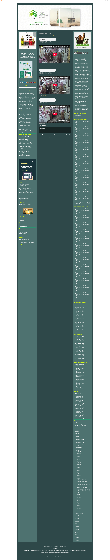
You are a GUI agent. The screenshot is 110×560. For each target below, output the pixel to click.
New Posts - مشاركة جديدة (25, 191)
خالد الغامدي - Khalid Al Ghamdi (25, 121)
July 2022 (78, 445)
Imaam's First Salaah (24, 108)
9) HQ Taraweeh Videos (24, 218)
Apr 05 (78, 503)
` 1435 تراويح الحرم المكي (79, 318)
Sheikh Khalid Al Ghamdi (79, 90)
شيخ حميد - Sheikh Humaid (25, 125)
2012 (76, 531)
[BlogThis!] (43, 125)
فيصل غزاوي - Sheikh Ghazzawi (26, 117)
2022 (76, 436)
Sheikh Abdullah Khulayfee (80, 78)
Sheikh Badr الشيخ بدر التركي (25, 126)
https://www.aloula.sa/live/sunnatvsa (27, 57)
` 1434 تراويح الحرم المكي (79, 316)
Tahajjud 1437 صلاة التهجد (79, 377)
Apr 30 (78, 451)
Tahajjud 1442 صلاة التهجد (79, 384)
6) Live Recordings (23, 189)
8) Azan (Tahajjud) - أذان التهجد (25, 234)
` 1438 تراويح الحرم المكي (79, 322)
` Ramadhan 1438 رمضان (79, 408)
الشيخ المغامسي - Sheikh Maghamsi (26, 152)
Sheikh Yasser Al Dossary (79, 63)
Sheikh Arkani (22, 199)
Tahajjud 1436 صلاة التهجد (79, 376)
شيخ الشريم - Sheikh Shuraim (25, 123)
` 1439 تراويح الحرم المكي (79, 323)
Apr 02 (78, 508)
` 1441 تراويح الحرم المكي (79, 326)
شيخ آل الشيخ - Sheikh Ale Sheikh (26, 143)
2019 (76, 520)
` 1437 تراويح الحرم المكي (79, 320)
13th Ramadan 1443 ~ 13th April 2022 (83, 479)
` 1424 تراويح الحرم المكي (79, 305)
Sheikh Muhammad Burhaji (80, 60)
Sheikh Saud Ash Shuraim (79, 108)
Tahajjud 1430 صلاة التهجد (79, 368)
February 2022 (78, 513)
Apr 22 (78, 464)
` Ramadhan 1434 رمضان (79, 403)
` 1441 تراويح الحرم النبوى (79, 354)
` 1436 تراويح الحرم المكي (79, 319)
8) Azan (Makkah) (23, 232)
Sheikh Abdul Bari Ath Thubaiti (80, 70)
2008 (76, 537)
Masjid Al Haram (78, 115)
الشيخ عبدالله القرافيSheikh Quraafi (26, 151)
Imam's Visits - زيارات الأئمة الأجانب (26, 204)
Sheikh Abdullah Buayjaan (79, 66)
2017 (76, 523)
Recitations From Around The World (26, 192)
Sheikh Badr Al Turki (78, 59)
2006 (76, 540)
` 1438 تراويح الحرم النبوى (79, 350)
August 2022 (78, 444)
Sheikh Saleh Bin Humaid (79, 106)
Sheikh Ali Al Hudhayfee (79, 82)
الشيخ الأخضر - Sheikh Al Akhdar (26, 155)
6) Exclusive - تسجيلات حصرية (25, 188)
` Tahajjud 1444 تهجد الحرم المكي (80, 388)
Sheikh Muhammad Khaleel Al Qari (81, 97)
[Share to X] (44, 125)
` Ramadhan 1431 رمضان (79, 398)
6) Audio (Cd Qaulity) (24, 185)
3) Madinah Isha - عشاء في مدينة (26, 97)
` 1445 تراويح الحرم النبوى (79, 359)
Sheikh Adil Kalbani (78, 79)
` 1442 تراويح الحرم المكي (79, 327)
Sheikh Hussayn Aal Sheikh (80, 86)
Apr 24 (78, 461)
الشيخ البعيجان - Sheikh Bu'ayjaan (26, 142)
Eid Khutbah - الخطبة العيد (24, 239)
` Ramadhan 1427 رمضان (79, 393)
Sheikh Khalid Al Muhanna (79, 92)
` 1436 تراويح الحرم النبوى (79, 347)
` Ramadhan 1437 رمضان (79, 407)
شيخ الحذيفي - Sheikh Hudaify (25, 136)
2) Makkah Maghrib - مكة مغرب (26, 96)
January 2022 (78, 515)
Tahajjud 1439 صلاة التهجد (79, 380)
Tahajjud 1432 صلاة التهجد (79, 371)
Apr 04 (78, 505)
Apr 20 (78, 467)
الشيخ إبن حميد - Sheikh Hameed (26, 144)
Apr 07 (78, 500)
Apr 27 (78, 456)
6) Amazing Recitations (24, 184)
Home (55, 134)
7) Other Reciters (23, 197)
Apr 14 (78, 476)
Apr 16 (78, 473)
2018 (76, 521)
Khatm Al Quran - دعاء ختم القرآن (80, 425)
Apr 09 (78, 497)
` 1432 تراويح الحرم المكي (79, 314)
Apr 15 (78, 475)
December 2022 (79, 437)
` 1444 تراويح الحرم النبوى (79, 358)
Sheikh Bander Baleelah (79, 68)
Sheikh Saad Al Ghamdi (79, 101)
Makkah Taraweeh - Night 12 (82, 486)
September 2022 (79, 442)
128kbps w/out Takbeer (48, 42)
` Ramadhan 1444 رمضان (79, 416)
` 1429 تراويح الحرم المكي (79, 307)
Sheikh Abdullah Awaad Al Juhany (81, 75)
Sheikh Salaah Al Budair (79, 102)
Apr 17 (78, 472)
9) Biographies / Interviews (25, 132)
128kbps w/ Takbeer (48, 41)
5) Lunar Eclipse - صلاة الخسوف (26, 102)
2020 (76, 518)
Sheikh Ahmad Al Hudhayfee (80, 81)
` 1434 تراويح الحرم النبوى (79, 344)
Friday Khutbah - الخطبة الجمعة (25, 240)
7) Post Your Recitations (24, 198)
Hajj (21, 246)
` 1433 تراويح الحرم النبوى (79, 343)
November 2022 (79, 439)
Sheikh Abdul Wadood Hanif (80, 74)
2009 (76, 535)
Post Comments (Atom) (47, 137)
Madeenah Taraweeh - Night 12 (82, 487)
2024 (76, 433)
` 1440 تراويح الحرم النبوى (79, 352)
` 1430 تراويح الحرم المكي (79, 311)
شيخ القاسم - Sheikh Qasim (25, 138)
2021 (76, 517)
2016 (76, 524)
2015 (76, 526)
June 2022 (78, 447)
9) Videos (22, 220)
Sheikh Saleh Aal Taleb (79, 105)
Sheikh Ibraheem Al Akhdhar (80, 88)
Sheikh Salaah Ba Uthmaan (80, 62)
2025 (76, 431)
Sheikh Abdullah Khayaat (79, 77)
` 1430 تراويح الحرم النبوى (79, 339)
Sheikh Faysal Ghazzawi (79, 85)
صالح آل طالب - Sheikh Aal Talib (25, 119)
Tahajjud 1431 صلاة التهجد (79, 369)
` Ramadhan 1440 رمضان (79, 411)
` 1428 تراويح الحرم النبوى (79, 337)
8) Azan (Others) (23, 233)
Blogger (61, 556)
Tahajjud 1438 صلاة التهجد (79, 379)
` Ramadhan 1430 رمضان (79, 397)
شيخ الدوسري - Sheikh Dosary (25, 122)
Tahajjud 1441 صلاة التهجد (79, 383)
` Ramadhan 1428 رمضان (79, 394)
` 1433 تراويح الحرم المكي (79, 315)
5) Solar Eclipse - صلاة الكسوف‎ (25, 104)
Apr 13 (78, 478)
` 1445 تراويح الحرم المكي (79, 330)
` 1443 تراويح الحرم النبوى (79, 356)
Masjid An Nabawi (78, 116)
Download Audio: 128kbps (43, 102)
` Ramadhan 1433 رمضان (79, 401)
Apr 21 (78, 465)
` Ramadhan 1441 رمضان (79, 412)
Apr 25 (78, 459)
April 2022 (78, 450)
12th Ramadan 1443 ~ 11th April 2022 (83, 489)
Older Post (68, 134)
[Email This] (42, 125)
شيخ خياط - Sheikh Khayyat (25, 129)
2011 (76, 532)
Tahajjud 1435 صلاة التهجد (79, 375)
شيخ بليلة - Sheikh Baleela (25, 115)
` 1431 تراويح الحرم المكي (79, 312)
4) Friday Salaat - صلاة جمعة (25, 101)
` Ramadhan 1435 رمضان (79, 404)
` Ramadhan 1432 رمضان (79, 400)
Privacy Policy (55, 548)
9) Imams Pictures (23, 226)
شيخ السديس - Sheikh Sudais (25, 118)
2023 (76, 434)
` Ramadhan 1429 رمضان (79, 396)
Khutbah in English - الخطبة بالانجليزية (27, 242)
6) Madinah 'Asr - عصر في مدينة (26, 105)
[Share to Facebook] (45, 125)
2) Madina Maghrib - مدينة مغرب (26, 94)
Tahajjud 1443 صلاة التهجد (79, 386)
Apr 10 (78, 495)
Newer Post (41, 134)
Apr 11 (78, 494)
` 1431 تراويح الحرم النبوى (79, 340)
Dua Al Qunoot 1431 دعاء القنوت (80, 422)
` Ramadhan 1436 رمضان (79, 405)
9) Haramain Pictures (24, 224)
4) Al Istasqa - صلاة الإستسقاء (25, 100)
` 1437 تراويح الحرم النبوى (79, 348)
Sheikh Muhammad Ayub (79, 96)
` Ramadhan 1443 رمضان (79, 415)
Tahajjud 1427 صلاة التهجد (79, 364)
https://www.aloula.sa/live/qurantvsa (28, 54)
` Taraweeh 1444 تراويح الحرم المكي (81, 331)
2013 (76, 529)
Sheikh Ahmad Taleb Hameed (80, 67)
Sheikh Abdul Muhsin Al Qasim (80, 71)
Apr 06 (78, 502)
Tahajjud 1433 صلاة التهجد (79, 372)
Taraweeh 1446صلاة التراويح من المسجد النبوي (83, 202)
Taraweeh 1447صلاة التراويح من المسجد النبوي (83, 203)
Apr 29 (78, 453)
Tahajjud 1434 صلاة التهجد (79, 373)
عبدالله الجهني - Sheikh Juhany (25, 114)
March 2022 (78, 511)
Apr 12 (78, 492)
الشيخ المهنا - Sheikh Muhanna (25, 146)
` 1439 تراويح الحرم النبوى (79, 351)
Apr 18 (78, 470)
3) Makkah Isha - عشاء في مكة (25, 98)
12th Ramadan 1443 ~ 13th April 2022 (83, 482)
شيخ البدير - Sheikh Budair (24, 139)
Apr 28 (78, 454)
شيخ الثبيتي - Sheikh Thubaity (25, 140)
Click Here (28, 214)
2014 (76, 528)
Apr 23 (78, 462)
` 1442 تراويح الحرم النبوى (79, 355)
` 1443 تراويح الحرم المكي (79, 329)
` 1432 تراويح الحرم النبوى (79, 341)
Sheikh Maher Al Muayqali (79, 64)
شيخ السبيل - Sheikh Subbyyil (25, 130)
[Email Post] (40, 125)
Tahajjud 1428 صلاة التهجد (79, 365)
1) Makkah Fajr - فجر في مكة (25, 93)
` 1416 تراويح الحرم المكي (79, 304)
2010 (76, 534)
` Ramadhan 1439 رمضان (79, 409)
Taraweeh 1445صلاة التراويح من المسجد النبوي (83, 200)
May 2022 (78, 448)
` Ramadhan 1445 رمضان (79, 418)
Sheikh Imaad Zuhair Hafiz (80, 89)
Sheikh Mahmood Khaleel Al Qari (81, 94)
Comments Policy (77, 300)
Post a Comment (44, 130)
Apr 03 (78, 506)
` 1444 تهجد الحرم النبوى (79, 387)
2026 (76, 430)
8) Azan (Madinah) (23, 230)
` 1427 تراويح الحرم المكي (79, 308)
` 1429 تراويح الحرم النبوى (79, 336)
